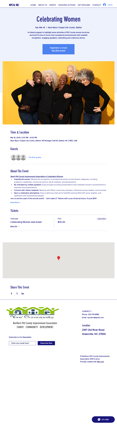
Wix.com (100, 362)
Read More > (15, 202)
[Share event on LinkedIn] (23, 293)
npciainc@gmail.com (95, 317)
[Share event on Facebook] (11, 293)
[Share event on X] (17, 293)
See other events (58, 51)
